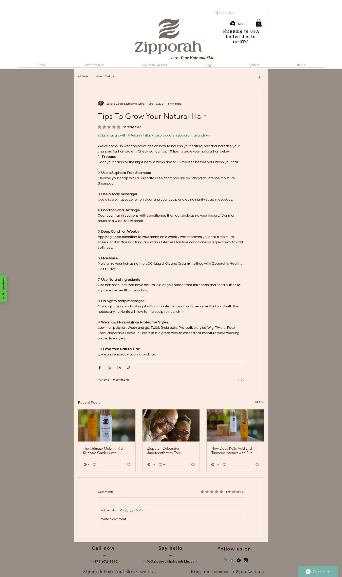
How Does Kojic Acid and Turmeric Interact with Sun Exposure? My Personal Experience (231, 450)
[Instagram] (225, 560)
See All (259, 402)
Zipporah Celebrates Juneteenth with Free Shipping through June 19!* (169, 450)
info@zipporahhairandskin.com (170, 561)
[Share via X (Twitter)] (109, 368)
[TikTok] (246, 560)
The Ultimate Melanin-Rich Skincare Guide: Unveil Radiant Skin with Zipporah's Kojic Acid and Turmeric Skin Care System (105, 450)
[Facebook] (232, 560)
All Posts (83, 76)
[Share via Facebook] (100, 368)
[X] (239, 560)
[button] (259, 23)
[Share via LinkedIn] (119, 368)
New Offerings (105, 76)
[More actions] (241, 103)
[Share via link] (129, 368)
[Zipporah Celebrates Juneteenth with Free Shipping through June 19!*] (171, 425)
